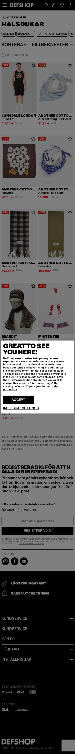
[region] (37, 377)
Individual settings (21, 408)
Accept (18, 399)
